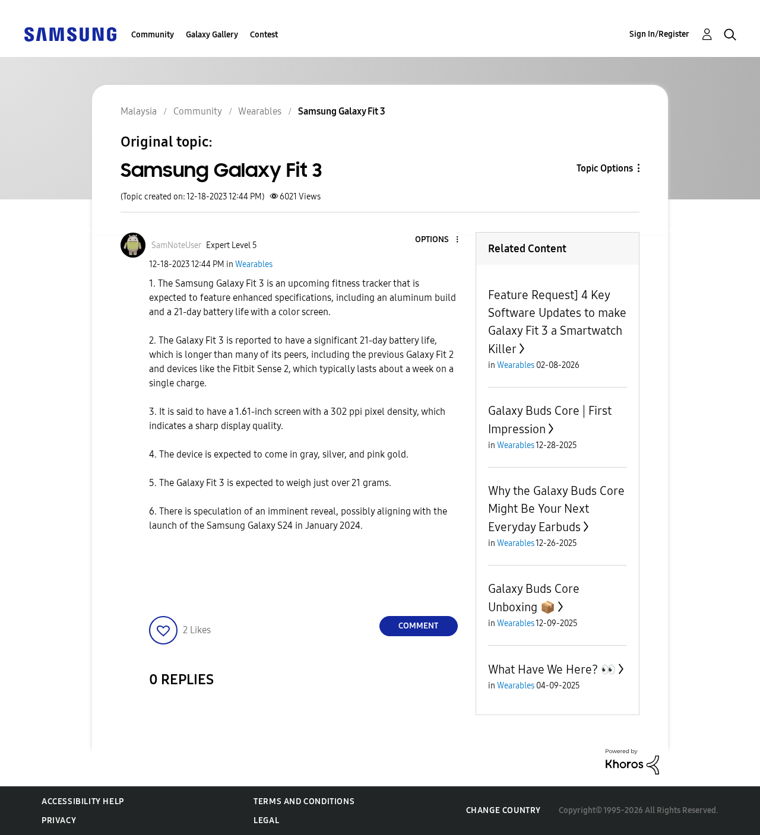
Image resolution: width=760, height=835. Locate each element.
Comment (418, 626)
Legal (266, 820)
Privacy (59, 820)
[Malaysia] (70, 33)
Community (152, 35)
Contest (264, 35)
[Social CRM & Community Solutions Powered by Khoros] (632, 761)
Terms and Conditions (304, 801)
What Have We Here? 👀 (552, 669)
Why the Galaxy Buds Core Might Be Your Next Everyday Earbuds (556, 509)
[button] (437, 240)
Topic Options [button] (605, 168)
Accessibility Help (83, 801)
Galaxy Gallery (212, 35)
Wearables (254, 264)
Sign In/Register (659, 34)
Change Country (503, 810)
